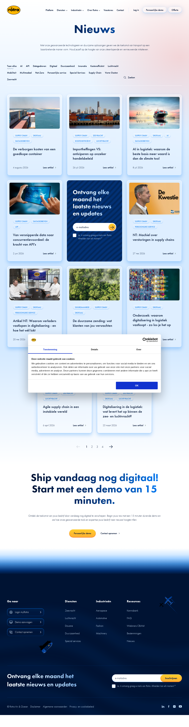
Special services (73, 641)
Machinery (101, 633)
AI (21, 66)
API (27, 66)
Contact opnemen (109, 533)
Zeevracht (12, 79)
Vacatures (108, 10)
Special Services (77, 72)
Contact (120, 10)
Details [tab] (94, 349)
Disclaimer (35, 706)
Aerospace (101, 610)
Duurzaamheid (68, 66)
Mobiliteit (11, 72)
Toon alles (12, 66)
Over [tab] (138, 349)
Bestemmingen (134, 633)
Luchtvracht (113, 66)
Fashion (99, 625)
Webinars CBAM (136, 625)
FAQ (129, 618)
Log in (136, 10)
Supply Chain (95, 72)
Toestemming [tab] (50, 349)
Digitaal (53, 66)
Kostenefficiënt (97, 66)
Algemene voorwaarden (55, 706)
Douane (69, 625)
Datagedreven (39, 66)
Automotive (101, 618)
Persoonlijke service (57, 72)
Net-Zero (39, 72)
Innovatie (82, 66)
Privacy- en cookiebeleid (82, 706)
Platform (49, 10)
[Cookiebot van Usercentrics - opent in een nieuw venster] (145, 340)
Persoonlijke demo (82, 533)
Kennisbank (132, 610)
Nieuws (131, 641)
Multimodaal (26, 72)
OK (137, 385)
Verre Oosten (111, 72)
